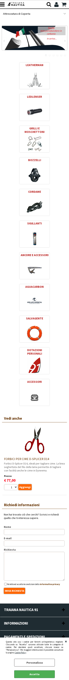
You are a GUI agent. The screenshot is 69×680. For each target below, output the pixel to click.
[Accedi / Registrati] (57, 4)
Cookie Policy (20, 652)
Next (64, 40)
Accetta (34, 674)
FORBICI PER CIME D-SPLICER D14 (26, 459)
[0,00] (64, 4)
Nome (7, 527)
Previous (4, 40)
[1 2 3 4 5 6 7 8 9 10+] (11, 487)
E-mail (8, 538)
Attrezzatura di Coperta (16, 13)
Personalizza (34, 662)
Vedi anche (13, 418)
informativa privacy (50, 584)
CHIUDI (66, 641)
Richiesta (10, 549)
